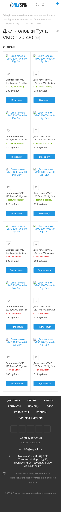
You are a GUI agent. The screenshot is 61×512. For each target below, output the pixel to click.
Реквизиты (21, 412)
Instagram (22, 428)
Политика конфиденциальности (33, 473)
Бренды (41, 412)
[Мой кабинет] (49, 5)
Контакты (14, 406)
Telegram (30, 428)
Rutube (47, 428)
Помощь (33, 406)
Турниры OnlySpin (31, 418)
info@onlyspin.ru (33, 449)
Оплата (32, 400)
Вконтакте (13, 428)
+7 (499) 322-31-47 (31, 438)
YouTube (38, 428)
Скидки (49, 400)
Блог (50, 406)
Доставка (13, 400)
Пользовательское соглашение (27, 478)
